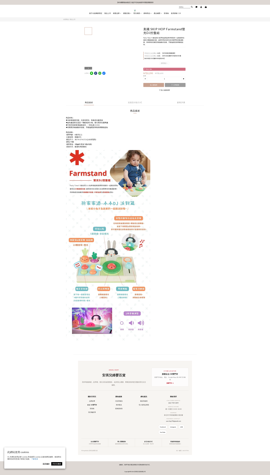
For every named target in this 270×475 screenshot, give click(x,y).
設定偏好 (46, 464)
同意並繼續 (57, 464)
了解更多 (34, 459)
